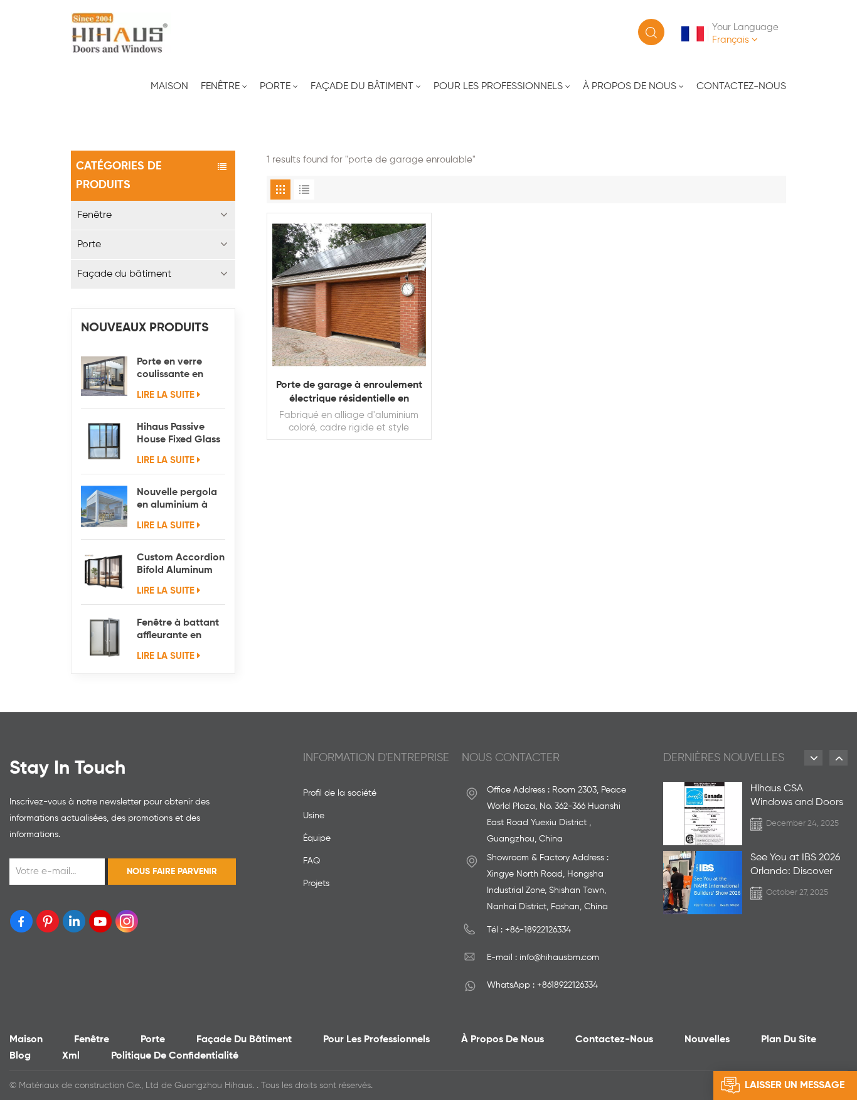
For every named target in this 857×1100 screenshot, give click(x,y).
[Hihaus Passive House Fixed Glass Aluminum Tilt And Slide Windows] (104, 441)
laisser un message (794, 1086)
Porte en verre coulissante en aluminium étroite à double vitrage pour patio (178, 369)
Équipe (317, 838)
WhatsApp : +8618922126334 (542, 985)
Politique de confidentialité (174, 1056)
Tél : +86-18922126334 (529, 930)
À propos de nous (629, 87)
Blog (20, 1056)
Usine (313, 815)
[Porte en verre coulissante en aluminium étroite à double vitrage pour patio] (104, 376)
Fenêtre (220, 87)
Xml (71, 1056)
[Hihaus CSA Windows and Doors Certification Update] (702, 813)
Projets (316, 883)
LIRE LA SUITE (165, 395)
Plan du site (788, 1040)
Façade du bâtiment (362, 87)
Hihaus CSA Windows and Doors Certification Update (797, 796)
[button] (813, 758)
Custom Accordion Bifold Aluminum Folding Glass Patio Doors (181, 565)
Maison (169, 87)
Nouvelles (707, 1040)
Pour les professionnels (498, 87)
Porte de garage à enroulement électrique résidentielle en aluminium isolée (349, 393)
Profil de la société (339, 793)
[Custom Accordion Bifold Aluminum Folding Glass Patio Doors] (104, 571)
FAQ (311, 861)
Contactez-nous (741, 87)
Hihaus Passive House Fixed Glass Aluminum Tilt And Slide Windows (179, 434)
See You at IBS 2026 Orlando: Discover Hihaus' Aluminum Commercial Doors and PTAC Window (795, 865)
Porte (275, 87)
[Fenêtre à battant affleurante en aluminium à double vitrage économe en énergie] (104, 637)
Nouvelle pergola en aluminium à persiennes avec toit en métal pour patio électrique (179, 499)
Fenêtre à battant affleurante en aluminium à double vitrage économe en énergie (178, 630)
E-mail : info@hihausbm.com (543, 957)
